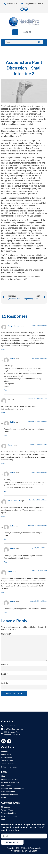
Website (4, 683)
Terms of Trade (7, 761)
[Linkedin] (26, 9)
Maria (10, 445)
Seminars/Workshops (9, 795)
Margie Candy (13, 326)
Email (4, 674)
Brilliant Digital (31, 851)
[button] (15, 32)
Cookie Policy (6, 758)
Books (3, 798)
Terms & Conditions (8, 764)
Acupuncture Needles (9, 779)
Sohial (12, 359)
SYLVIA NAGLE (14, 501)
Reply (3, 349)
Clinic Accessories (8, 792)
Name (4, 665)
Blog (3, 819)
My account (5, 807)
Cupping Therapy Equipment (12, 788)
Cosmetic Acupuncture (10, 782)
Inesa (10, 571)
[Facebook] (22, 9)
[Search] (39, 42)
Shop (3, 776)
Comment (6, 634)
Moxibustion (6, 785)
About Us (4, 751)
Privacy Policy (6, 755)
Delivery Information (9, 767)
